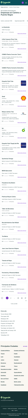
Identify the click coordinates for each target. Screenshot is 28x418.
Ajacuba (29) (4, 332)
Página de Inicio (4, 7)
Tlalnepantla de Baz (19, 384)
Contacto (5, 408)
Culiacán (3, 366)
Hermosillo (3, 372)
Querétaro (3, 375)
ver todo (25, 346)
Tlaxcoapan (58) (5, 316)
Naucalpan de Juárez (6, 369)
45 (18, 298)
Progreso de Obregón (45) (7, 323)
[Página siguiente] (26, 300)
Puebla (15, 353)
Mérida (15, 369)
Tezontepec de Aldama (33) (8, 328)
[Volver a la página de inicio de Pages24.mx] (5, 2)
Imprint (15, 410)
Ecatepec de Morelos (19, 350)
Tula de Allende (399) (6, 314)
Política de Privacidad (12, 408)
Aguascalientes (18, 372)
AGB (12, 410)
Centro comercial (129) (6, 21)
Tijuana (2, 353)
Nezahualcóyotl (18, 363)
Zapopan (16, 360)
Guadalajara (17, 356)
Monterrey (3, 363)
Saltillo (15, 378)
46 (21, 298)
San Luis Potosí (4, 378)
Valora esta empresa (21, 33)
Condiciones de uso (22, 408)
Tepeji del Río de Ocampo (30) (8, 330)
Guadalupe (3, 384)
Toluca (15, 366)
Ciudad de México (5, 350)
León (2, 356)
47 (25, 298)
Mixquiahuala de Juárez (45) (8, 321)
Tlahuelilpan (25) (5, 335)
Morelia (2, 381)
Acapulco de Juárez (19, 375)
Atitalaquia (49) (4, 318)
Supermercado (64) (19, 21)
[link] (14, 30)
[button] (23, 3)
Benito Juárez (17, 381)
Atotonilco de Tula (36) (6, 325)
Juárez (2, 360)
